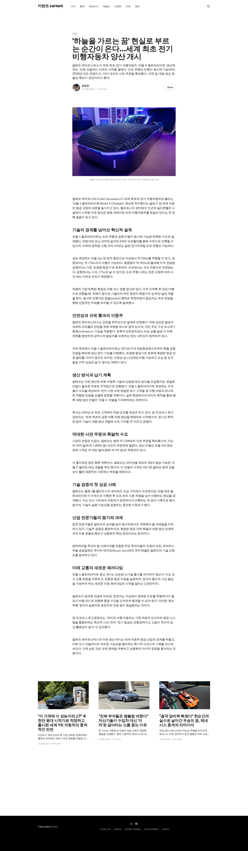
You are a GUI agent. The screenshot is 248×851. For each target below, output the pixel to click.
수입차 (117, 6)
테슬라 (106, 6)
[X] (131, 824)
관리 (137, 6)
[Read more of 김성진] (76, 87)
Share (170, 87)
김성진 (85, 85)
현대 (82, 6)
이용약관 (117, 829)
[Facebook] (136, 824)
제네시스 (93, 6)
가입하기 (165, 829)
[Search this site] (208, 6)
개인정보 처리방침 (132, 829)
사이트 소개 (105, 829)
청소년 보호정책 (151, 829)
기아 (73, 6)
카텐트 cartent (50, 5)
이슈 (128, 6)
